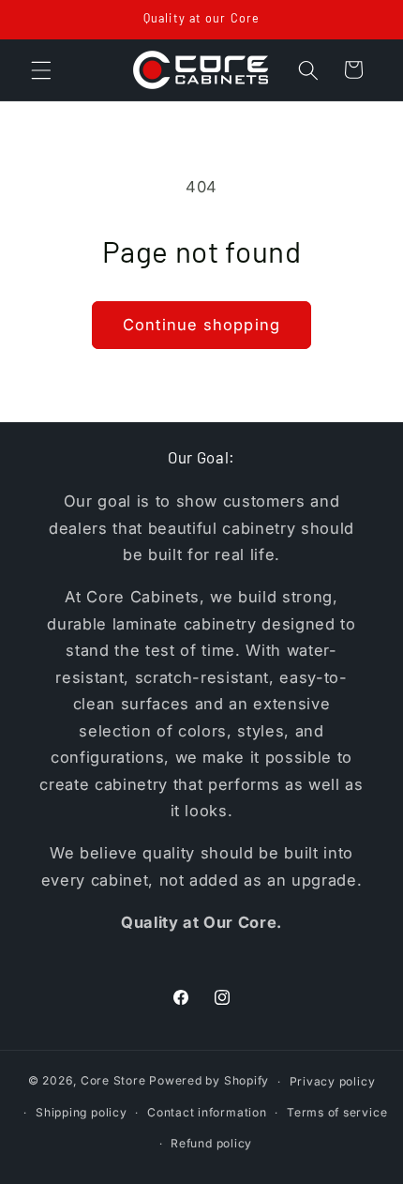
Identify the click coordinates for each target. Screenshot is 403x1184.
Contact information (207, 1112)
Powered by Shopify (209, 1081)
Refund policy (211, 1143)
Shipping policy (81, 1112)
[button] (41, 69)
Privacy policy (333, 1081)
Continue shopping (201, 324)
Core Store (113, 1081)
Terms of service (337, 1112)
